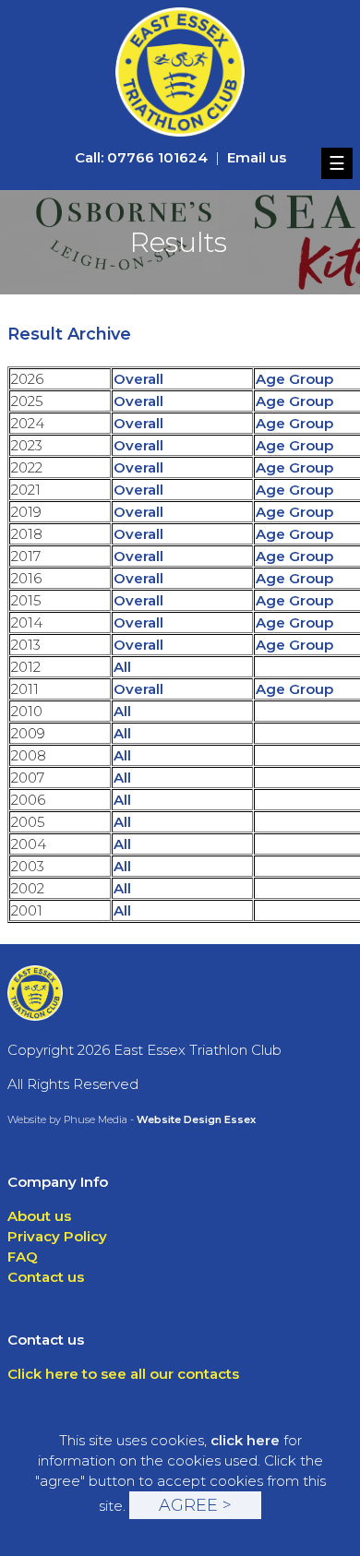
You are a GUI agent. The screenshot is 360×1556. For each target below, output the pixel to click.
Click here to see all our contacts (123, 1373)
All (122, 667)
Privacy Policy (57, 1236)
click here (245, 1440)
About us (39, 1216)
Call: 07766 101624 (141, 157)
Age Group (294, 379)
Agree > (195, 1505)
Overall (138, 379)
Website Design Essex (196, 1119)
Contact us (45, 1277)
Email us (256, 157)
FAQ (22, 1256)
